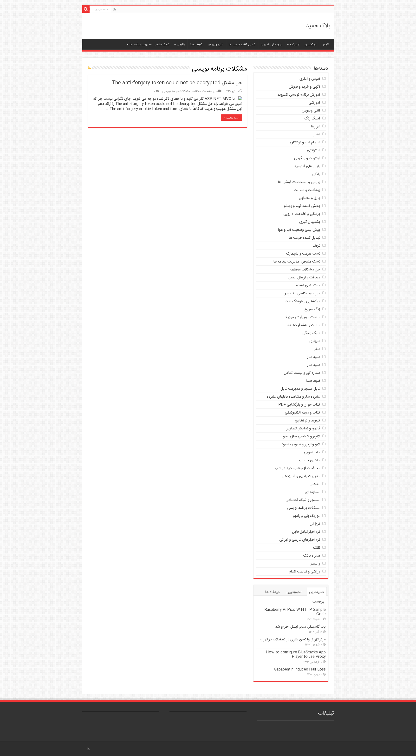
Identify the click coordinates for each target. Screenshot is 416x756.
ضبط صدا (196, 44)
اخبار (316, 134)
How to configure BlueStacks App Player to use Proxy (296, 654)
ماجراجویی (312, 452)
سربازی (314, 341)
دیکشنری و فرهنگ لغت (302, 301)
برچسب (318, 602)
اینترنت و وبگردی (307, 158)
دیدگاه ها (272, 592)
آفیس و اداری (309, 79)
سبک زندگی (311, 333)
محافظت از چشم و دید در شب (297, 468)
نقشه (316, 548)
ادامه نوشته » (231, 117)
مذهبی (315, 484)
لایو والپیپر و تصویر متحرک (300, 444)
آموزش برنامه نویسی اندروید (298, 95)
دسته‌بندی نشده (308, 286)
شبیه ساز (313, 357)
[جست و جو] (86, 9)
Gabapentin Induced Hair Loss (300, 669)
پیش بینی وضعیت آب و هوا (299, 230)
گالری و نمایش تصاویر (303, 429)
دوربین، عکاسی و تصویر (302, 293)
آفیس (325, 44)
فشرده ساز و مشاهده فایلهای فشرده (293, 397)
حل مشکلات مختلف (205, 91)
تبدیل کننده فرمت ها (242, 44)
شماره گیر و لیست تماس (302, 373)
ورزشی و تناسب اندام (304, 572)
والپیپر (181, 44)
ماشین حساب (309, 460)
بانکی (316, 174)
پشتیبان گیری (309, 222)
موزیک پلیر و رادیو (306, 516)
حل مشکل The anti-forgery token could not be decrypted (177, 83)
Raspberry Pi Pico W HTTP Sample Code (295, 612)
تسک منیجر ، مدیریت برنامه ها (149, 44)
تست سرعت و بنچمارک (303, 254)
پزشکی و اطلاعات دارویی (301, 214)
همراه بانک (311, 556)
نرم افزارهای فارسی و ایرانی (299, 540)
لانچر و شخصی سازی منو (301, 437)
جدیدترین (316, 592)
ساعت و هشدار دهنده (303, 325)
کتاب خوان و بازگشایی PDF (299, 405)
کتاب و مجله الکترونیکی (302, 413)
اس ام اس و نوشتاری (304, 142)
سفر (317, 349)
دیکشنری (310, 44)
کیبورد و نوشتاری (307, 421)
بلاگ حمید (318, 26)
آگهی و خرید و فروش (304, 87)
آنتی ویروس (215, 44)
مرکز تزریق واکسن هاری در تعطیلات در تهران (293, 640)
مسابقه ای (312, 492)
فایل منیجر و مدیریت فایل (300, 389)
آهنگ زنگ (312, 119)
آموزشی (314, 103)
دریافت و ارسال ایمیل (304, 278)
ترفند (316, 246)
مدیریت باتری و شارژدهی (301, 476)
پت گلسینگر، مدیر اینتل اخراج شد (300, 627)
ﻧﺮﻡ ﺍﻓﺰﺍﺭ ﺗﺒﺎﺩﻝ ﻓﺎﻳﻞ (306, 532)
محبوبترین (294, 592)
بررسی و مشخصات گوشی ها (299, 182)
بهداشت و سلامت (307, 190)
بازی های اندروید (271, 44)
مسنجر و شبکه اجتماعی (303, 500)
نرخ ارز (315, 524)
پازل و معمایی (309, 198)
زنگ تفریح (312, 309)
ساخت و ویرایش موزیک (302, 317)
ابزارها (315, 127)
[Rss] (115, 10)
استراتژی (313, 150)
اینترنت (294, 44)
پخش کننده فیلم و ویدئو (302, 206)
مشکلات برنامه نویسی (176, 91)
